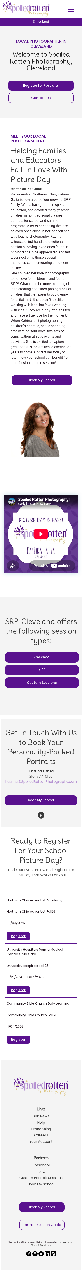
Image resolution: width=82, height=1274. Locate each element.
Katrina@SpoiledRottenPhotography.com (41, 781)
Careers (41, 1135)
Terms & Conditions (41, 1245)
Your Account (41, 1141)
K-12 (41, 670)
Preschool (42, 657)
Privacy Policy (66, 1242)
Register (18, 936)
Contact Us (41, 97)
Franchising (41, 1128)
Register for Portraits (41, 85)
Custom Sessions (42, 682)
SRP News (41, 1116)
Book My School (42, 380)
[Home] (26, 9)
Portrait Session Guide (42, 1224)
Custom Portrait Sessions (41, 1177)
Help (41, 1122)
